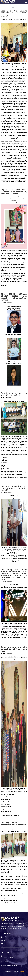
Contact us (4, 949)
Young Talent (4, 16)
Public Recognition (22, 15)
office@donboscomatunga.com (10, 965)
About (3, 940)
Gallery (3, 946)
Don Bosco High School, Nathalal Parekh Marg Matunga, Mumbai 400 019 (13, 956)
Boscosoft (21, 971)
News (16, 15)
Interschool (11, 15)
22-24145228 (6, 961)
